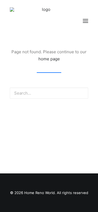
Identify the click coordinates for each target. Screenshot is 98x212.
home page (49, 58)
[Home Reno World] (44, 21)
